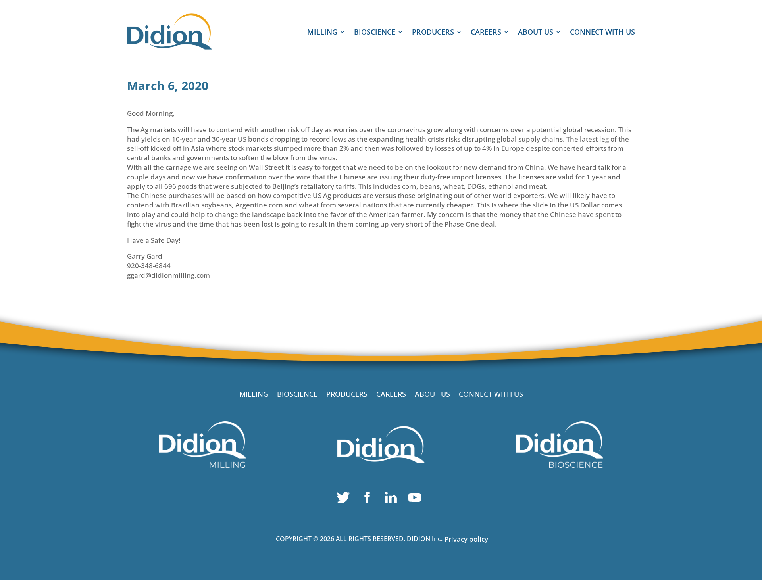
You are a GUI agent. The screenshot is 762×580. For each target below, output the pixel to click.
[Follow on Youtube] (416, 499)
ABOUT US (535, 32)
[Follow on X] (345, 499)
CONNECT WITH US (602, 32)
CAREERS (486, 32)
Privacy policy (466, 539)
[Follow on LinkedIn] (393, 499)
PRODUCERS (433, 32)
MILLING (322, 32)
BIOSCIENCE (374, 32)
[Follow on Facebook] (369, 499)
